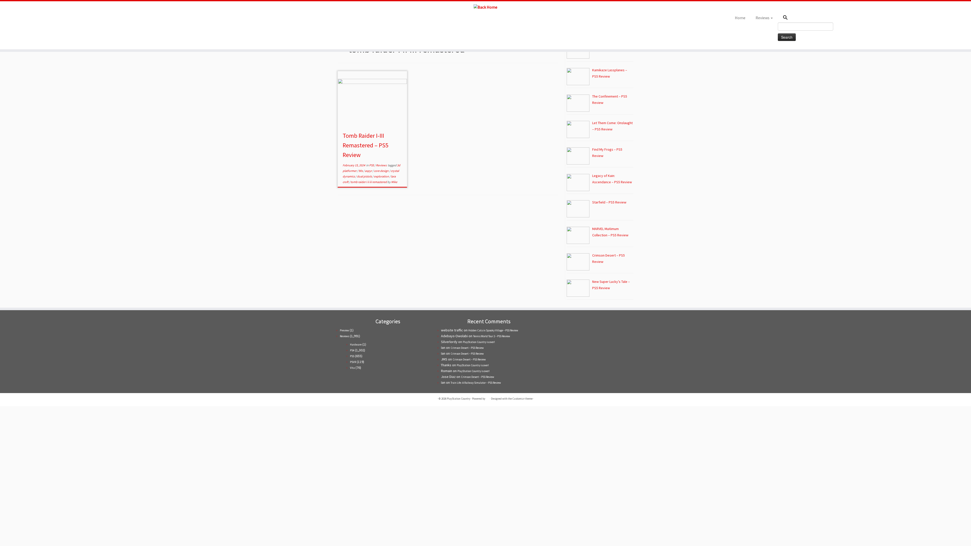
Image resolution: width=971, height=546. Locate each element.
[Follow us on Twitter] (132, 19)
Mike (394, 182)
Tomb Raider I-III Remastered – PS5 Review (365, 145)
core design (381, 171)
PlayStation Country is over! (479, 342)
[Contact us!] (160, 19)
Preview (344, 330)
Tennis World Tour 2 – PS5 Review (491, 336)
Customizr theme (522, 398)
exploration (381, 176)
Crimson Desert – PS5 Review (467, 348)
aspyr (368, 171)
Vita (352, 368)
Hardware (356, 344)
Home (740, 17)
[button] (810, 18)
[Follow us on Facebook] (139, 19)
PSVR (353, 362)
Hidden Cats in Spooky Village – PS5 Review (493, 330)
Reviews (763, 17)
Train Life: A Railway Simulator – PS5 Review (476, 382)
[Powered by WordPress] (487, 397)
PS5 (371, 165)
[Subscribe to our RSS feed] (146, 19)
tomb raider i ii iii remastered (368, 182)
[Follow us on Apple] (153, 19)
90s (361, 171)
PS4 (352, 350)
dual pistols (364, 176)
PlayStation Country (458, 398)
